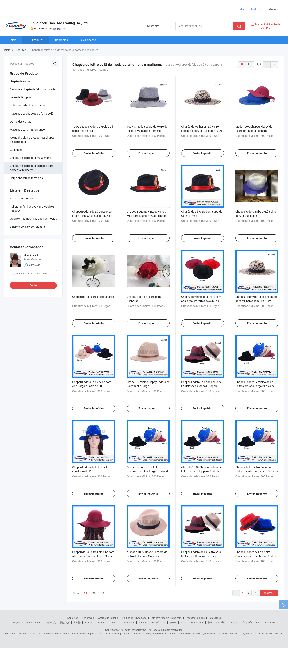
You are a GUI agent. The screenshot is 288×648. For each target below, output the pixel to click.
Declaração (88, 617)
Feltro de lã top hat (21, 97)
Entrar (241, 9)
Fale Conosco (88, 40)
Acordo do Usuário (108, 617)
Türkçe (233, 622)
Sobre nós (72, 617)
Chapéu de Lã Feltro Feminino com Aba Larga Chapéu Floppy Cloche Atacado (93, 556)
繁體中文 (64, 622)
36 (94, 593)
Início (13, 40)
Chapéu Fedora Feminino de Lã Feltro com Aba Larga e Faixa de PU (254, 386)
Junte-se (255, 9)
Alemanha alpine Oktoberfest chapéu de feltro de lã (32, 139)
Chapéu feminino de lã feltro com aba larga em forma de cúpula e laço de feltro (201, 301)
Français (89, 622)
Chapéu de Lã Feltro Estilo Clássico (93, 297)
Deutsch (115, 622)
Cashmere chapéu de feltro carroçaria (32, 89)
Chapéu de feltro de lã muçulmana (30, 158)
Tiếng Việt (246, 622)
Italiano (143, 622)
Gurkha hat (17, 150)
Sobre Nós (61, 40)
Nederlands (197, 622)
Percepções (215, 617)
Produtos (37, 40)
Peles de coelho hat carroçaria (28, 105)
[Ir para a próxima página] (274, 65)
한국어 (173, 622)
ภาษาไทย (221, 622)
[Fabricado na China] (29, 7)
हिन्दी (209, 622)
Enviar (33, 285)
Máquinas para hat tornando (27, 129)
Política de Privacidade (134, 617)
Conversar (34, 264)
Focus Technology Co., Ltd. (137, 629)
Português (128, 622)
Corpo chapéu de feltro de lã (27, 178)
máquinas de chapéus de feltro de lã (31, 113)
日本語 (77, 622)
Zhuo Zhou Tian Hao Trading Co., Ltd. (59, 23)
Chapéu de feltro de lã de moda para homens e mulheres (31, 168)
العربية (184, 622)
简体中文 (51, 622)
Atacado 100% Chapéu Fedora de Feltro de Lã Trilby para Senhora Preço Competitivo (201, 471)
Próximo (267, 593)
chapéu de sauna (20, 81)
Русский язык (158, 622)
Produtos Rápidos (195, 617)
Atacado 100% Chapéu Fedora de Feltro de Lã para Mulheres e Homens (147, 556)
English (38, 622)
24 (85, 593)
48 (102, 593)
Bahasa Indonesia (265, 622)
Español (102, 622)
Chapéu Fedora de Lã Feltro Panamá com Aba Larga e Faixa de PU (148, 471)
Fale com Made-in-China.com (165, 617)
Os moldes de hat (20, 121)
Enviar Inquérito (94, 153)
